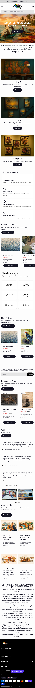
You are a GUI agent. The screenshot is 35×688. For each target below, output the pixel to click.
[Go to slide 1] (15, 502)
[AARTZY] (17, 6)
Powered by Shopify (5, 686)
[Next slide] (30, 494)
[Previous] (14, 41)
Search (2, 674)
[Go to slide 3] (18, 502)
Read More (6, 515)
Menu (2, 6)
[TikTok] (2, 671)
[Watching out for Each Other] (9, 400)
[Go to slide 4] (19, 502)
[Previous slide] (4, 494)
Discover (17, 90)
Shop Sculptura (17, 31)
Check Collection (8, 326)
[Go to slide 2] (16, 502)
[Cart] (32, 6)
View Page (6, 435)
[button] (10, 265)
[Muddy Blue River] (10, 244)
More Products (7, 389)
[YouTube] (9, 671)
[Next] (21, 41)
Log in (3, 677)
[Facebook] (7, 671)
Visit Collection (7, 232)
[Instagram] (4, 671)
